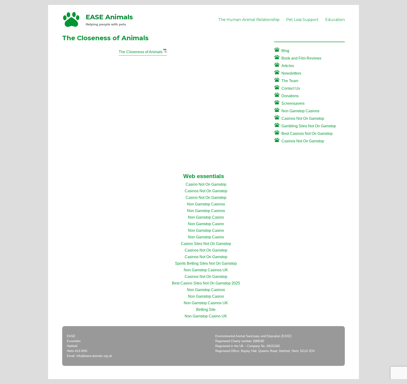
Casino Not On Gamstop (206, 184)
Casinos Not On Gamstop (302, 118)
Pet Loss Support (302, 19)
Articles (287, 66)
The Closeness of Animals (141, 52)
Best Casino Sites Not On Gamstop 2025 (206, 283)
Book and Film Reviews (301, 58)
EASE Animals (109, 17)
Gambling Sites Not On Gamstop (308, 126)
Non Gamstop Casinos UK (206, 270)
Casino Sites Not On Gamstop (206, 244)
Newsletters (291, 73)
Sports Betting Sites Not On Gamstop (206, 263)
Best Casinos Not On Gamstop (307, 134)
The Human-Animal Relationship (249, 19)
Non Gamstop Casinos (300, 111)
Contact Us (290, 88)
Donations (290, 96)
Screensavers (293, 103)
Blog (285, 51)
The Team (289, 81)
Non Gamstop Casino (206, 217)
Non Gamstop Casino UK (206, 316)
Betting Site (206, 310)
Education (335, 19)
